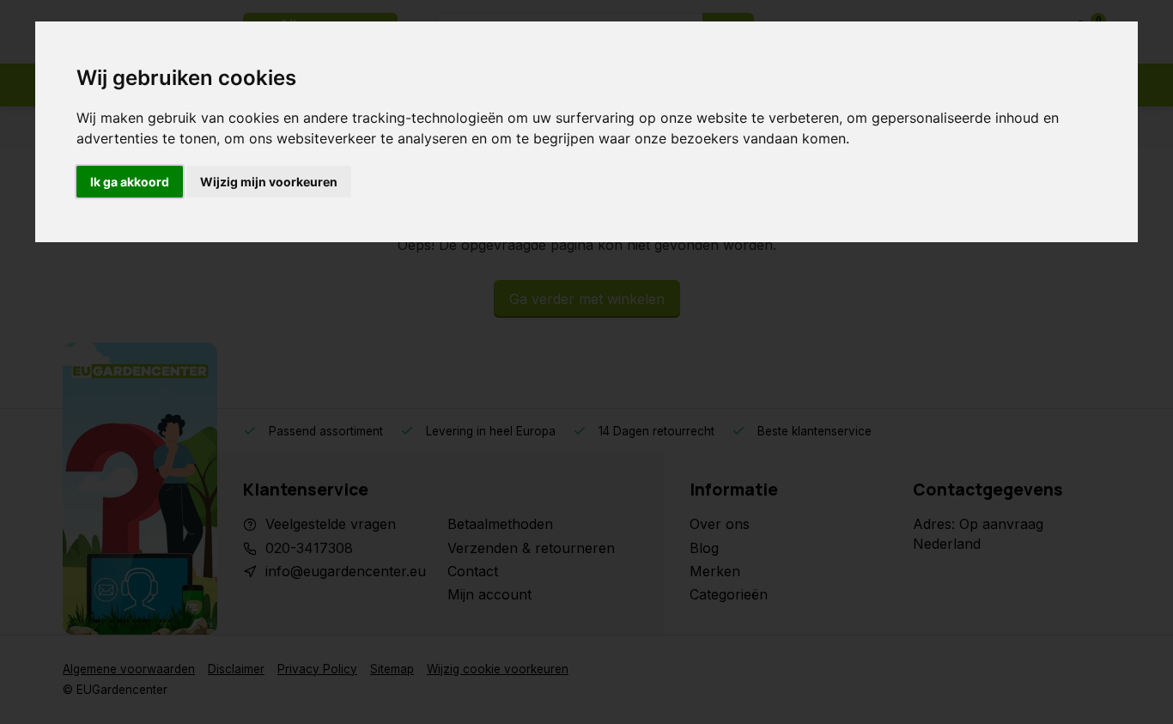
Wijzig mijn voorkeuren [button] (268, 181)
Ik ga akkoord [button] (129, 181)
